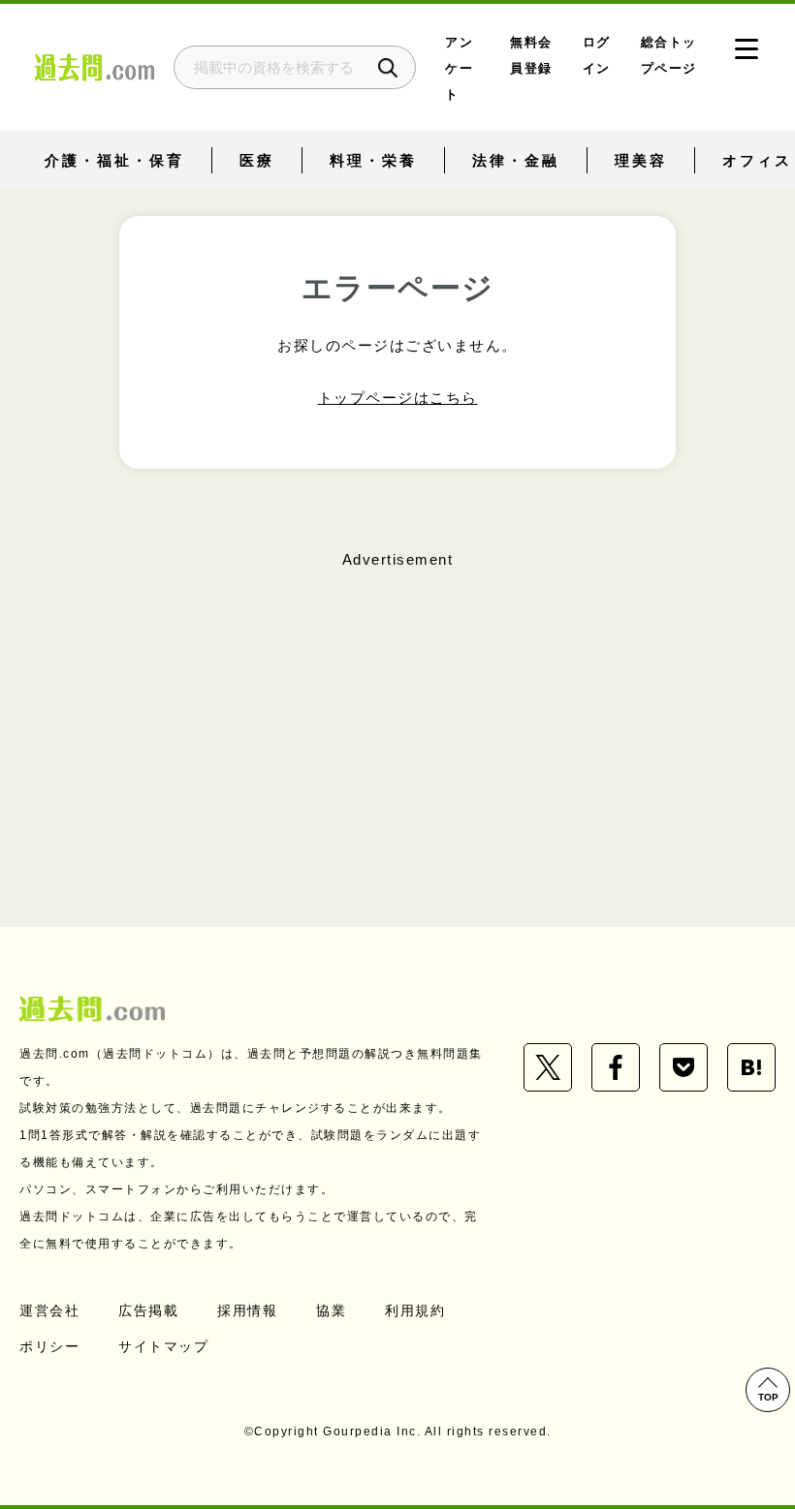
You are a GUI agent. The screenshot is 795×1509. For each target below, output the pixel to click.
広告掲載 (148, 1310)
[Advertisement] (397, 711)
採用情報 (247, 1310)
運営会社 (49, 1310)
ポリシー (49, 1346)
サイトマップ (163, 1346)
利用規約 (415, 1310)
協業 (331, 1310)
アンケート (459, 68)
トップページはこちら (398, 397)
